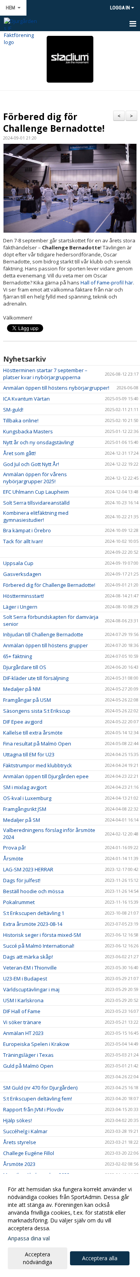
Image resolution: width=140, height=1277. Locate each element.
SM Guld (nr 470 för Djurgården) (40, 1087)
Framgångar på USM (27, 699)
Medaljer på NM (21, 688)
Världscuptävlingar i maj (31, 989)
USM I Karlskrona (23, 1000)
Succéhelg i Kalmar (25, 1131)
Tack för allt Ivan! (23, 541)
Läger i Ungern (20, 606)
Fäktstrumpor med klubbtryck (37, 765)
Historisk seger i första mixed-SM (42, 934)
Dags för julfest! (21, 880)
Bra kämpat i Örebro (27, 530)
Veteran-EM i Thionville (30, 967)
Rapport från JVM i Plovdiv (33, 1109)
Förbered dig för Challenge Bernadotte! (54, 122)
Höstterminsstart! (23, 595)
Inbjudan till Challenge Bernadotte (43, 634)
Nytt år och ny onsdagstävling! (38, 442)
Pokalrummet (19, 902)
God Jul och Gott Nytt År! (31, 464)
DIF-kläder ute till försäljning (35, 678)
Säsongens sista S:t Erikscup (36, 710)
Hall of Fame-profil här (106, 282)
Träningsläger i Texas (28, 1054)
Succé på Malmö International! (38, 945)
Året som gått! (19, 453)
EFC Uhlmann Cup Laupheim (36, 491)
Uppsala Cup (18, 563)
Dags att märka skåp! (28, 956)
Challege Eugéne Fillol (28, 1153)
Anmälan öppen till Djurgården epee (46, 776)
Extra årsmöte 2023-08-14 (32, 923)
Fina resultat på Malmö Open (37, 743)
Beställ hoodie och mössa (33, 891)
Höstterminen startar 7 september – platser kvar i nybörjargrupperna (45, 374)
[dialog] (70, 1225)
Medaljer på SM (21, 819)
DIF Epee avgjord (22, 721)
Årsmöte (13, 858)
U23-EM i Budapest (25, 978)
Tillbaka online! (20, 420)
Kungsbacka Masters (28, 431)
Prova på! (14, 847)
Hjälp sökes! (17, 1120)
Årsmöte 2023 (19, 1163)
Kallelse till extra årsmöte (33, 732)
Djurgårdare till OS (24, 667)
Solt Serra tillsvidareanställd (36, 502)
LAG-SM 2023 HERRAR (28, 869)
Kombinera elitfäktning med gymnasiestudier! (35, 516)
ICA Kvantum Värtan (26, 398)
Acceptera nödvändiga (37, 1258)
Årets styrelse (19, 1142)
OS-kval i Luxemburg (27, 798)
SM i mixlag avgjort (25, 787)
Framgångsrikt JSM (24, 808)
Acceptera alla (99, 1258)
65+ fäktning (17, 656)
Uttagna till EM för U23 (28, 754)
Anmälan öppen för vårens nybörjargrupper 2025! (35, 478)
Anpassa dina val (29, 1238)
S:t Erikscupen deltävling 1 (33, 913)
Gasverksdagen (22, 574)
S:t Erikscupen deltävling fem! (37, 1098)
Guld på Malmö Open (28, 1065)
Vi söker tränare (22, 1022)
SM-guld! (13, 409)
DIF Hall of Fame (21, 1011)
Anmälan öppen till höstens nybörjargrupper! (56, 387)
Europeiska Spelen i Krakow (36, 1043)
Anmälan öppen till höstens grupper (45, 645)
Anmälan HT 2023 (23, 1033)
